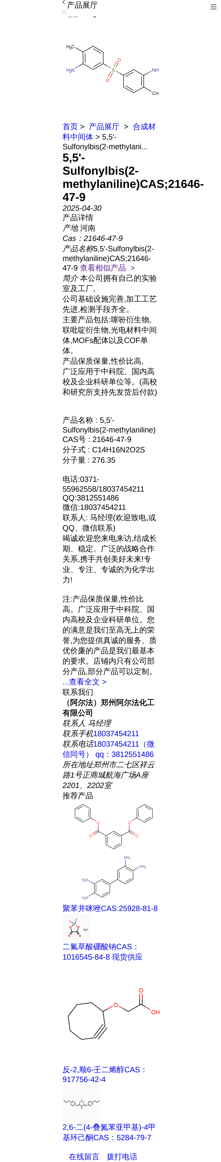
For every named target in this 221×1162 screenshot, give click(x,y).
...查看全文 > (84, 681)
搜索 (94, 17)
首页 (70, 126)
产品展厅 (104, 126)
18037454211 (116, 733)
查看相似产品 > (107, 268)
